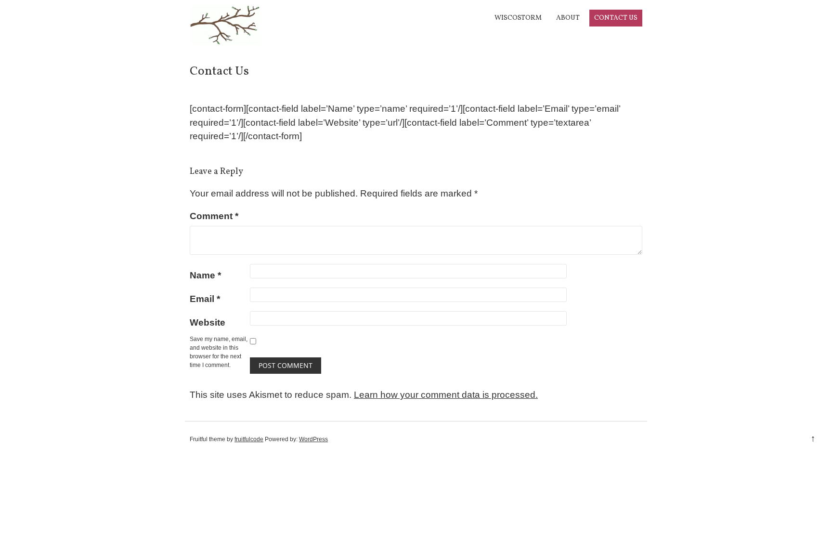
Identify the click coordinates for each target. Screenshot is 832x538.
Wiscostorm (518, 18)
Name (205, 275)
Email (205, 299)
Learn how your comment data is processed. (446, 395)
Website (207, 322)
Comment (214, 216)
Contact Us (615, 18)
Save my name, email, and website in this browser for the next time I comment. (218, 352)
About (568, 18)
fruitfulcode (248, 439)
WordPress (313, 439)
